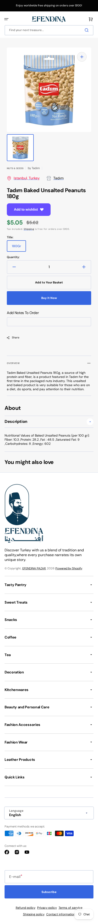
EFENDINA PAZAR (34, 568)
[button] (6, 19)
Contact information (60, 914)
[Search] (87, 30)
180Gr (19, 248)
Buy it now (49, 298)
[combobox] (49, 30)
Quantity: (13, 257)
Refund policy (25, 908)
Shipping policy (33, 914)
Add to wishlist (26, 209)
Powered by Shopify (68, 568)
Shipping (29, 229)
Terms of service (71, 908)
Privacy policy (47, 908)
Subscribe (49, 892)
